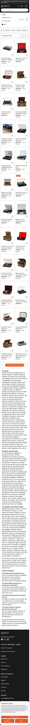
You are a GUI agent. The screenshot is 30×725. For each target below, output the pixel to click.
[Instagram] (8, 639)
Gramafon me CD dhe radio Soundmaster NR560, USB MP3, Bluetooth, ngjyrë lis (7, 247)
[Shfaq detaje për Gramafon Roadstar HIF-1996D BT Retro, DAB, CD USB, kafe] (22, 102)
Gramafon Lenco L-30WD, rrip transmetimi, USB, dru (7, 327)
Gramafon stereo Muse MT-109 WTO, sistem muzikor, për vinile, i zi (6, 59)
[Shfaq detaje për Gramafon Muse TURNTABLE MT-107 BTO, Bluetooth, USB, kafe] (7, 156)
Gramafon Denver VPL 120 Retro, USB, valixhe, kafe (6, 85)
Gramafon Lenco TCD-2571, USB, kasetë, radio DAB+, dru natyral (21, 85)
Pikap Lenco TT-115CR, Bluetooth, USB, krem (20, 220)
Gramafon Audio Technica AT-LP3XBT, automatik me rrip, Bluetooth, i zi (22, 301)
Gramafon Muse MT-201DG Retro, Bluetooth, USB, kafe (21, 327)
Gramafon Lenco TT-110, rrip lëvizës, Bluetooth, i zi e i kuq (22, 59)
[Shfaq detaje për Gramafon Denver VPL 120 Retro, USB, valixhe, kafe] (7, 75)
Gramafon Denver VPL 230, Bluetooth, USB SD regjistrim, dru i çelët (7, 274)
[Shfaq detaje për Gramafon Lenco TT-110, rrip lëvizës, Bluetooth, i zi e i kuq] (22, 48)
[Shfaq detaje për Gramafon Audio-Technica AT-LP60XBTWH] (7, 102)
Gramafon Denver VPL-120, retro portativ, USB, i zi (21, 247)
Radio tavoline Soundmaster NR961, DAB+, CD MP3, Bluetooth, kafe (21, 274)
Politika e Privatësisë (6, 648)
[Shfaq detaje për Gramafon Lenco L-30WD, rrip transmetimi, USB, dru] (7, 317)
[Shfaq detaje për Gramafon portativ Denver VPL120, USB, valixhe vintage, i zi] (7, 290)
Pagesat (3, 680)
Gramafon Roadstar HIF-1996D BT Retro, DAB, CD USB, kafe (21, 112)
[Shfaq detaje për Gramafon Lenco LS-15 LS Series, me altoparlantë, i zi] (22, 182)
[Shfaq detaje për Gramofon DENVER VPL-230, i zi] (22, 129)
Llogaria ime (4, 669)
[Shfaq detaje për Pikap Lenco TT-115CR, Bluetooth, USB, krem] (22, 209)
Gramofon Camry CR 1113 (21, 166)
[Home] (1, 30)
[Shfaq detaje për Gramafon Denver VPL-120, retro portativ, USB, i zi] (22, 236)
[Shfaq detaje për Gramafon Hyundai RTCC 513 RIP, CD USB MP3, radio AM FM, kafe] (7, 344)
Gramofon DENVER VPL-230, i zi (21, 139)
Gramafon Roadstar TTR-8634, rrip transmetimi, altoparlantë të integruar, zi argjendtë (6, 220)
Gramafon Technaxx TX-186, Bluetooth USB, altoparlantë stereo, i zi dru (7, 139)
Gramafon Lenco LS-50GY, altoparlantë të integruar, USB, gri (22, 354)
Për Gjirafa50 (4, 677)
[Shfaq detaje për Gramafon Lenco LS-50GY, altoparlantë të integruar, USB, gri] (22, 344)
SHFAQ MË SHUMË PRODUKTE (14, 365)
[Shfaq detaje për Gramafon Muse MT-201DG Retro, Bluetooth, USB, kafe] (22, 317)
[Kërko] (3, 10)
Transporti (3, 687)
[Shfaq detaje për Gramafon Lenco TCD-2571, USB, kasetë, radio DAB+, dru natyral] (22, 75)
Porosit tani (22, 564)
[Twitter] (5, 639)
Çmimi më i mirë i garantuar (8, 651)
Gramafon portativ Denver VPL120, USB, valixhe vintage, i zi (7, 301)
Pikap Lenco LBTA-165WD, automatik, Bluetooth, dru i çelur (7, 193)
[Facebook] (2, 639)
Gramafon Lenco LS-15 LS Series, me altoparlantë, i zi (21, 193)
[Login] (26, 6)
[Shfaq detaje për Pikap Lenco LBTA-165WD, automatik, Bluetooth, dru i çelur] (7, 182)
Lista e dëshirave (5, 666)
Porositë (3, 662)
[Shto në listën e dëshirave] (12, 55)
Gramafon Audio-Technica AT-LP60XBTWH (6, 112)
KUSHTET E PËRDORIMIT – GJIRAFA (11, 644)
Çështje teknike (5, 683)
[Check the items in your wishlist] (18, 6)
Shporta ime (4, 659)
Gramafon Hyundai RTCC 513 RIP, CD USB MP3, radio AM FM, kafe (7, 354)
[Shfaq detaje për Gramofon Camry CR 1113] (22, 156)
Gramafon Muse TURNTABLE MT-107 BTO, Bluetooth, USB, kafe (7, 166)
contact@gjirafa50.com (7, 698)
